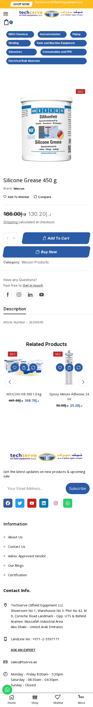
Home (8, 75)
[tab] (14, 310)
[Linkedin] (30, 294)
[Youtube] (41, 294)
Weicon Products (29, 75)
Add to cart (24, 368)
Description (15, 308)
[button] (21, 4)
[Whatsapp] (67, 503)
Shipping (11, 222)
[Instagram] (18, 294)
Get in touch (33, 285)
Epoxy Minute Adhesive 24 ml (69, 396)
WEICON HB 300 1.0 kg (24, 394)
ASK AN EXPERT (23, 649)
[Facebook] (7, 294)
